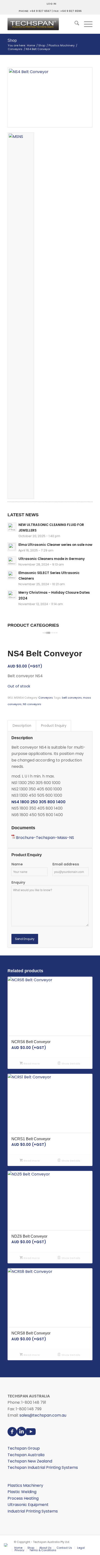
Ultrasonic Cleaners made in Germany (51, 559)
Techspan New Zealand (30, 1461)
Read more (31, 1063)
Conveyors (45, 698)
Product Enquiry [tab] (53, 725)
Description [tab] (22, 725)
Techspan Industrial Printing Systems (43, 1467)
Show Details (70, 1063)
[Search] (74, 24)
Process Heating (23, 1498)
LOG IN (51, 4)
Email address (65, 864)
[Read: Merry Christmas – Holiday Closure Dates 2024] (12, 594)
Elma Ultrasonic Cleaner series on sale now (55, 544)
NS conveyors (32, 704)
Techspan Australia (26, 1455)
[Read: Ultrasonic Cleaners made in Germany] (12, 561)
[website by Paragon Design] (6, 1545)
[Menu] (85, 24)
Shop (12, 40)
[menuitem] (51, 3)
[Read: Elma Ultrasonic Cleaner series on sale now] (12, 546)
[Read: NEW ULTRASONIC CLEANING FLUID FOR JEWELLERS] (12, 527)
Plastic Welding (22, 1492)
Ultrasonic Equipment (28, 1504)
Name (17, 864)
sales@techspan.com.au (42, 1415)
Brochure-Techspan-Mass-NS (45, 837)
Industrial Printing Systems (33, 1511)
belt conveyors (72, 698)
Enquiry (18, 882)
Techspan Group (24, 1448)
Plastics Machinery (25, 1485)
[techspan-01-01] (41, 24)
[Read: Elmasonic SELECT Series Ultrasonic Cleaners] (12, 575)
